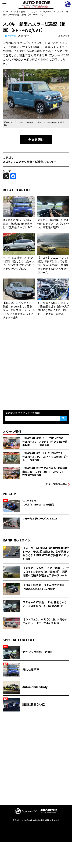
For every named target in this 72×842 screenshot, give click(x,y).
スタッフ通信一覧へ (56, 484)
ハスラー (50, 162)
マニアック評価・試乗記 (28, 162)
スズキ (7, 162)
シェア (7, 171)
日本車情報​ (10, 35)
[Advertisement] (36, 368)
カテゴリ (8, 157)
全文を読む (36, 139)
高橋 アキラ (63, 35)
